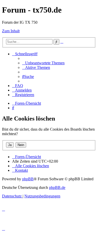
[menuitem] (43, 63)
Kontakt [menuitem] (21, 170)
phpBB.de (57, 187)
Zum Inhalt (11, 31)
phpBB (28, 179)
